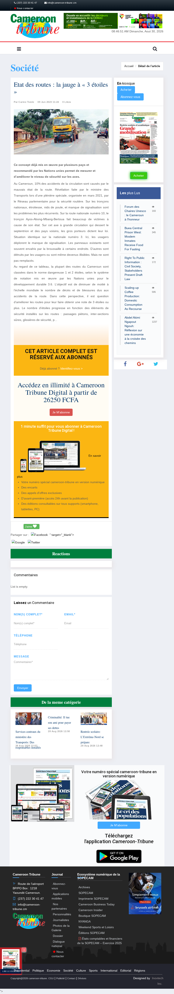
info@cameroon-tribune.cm (61, 2)
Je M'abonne (61, 412)
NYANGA (85, 921)
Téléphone (23, 635)
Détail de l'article (149, 66)
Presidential (21, 970)
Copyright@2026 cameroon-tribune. (29, 978)
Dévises (82, 978)
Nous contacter (24, 8)
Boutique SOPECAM (92, 915)
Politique (38, 970)
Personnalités (62, 914)
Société (68, 970)
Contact (71, 978)
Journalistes (61, 920)
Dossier (58, 936)
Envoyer (22, 688)
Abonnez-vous (130, 97)
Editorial (125, 970)
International (109, 970)
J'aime (29, 526)
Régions (139, 970)
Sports (93, 970)
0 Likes (66, 102)
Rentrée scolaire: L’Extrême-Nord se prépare (92, 737)
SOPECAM (86, 893)
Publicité (60, 978)
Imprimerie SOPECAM (93, 898)
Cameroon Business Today (97, 904)
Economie (53, 970)
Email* (69, 614)
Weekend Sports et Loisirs (96, 927)
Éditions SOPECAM (92, 933)
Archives (84, 887)
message (21, 656)
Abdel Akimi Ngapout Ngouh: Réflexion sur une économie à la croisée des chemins (135, 330)
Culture (81, 970)
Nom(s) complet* (28, 614)
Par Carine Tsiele (24, 102)
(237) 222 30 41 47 (26, 2)
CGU (51, 978)
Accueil (128, 66)
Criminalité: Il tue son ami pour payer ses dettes (59, 722)
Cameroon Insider (91, 910)
